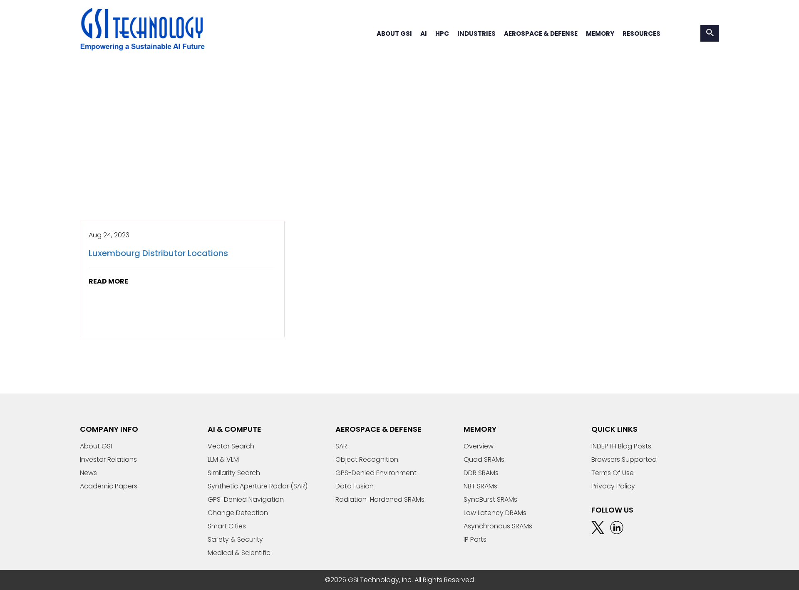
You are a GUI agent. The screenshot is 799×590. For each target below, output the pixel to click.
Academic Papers (108, 486)
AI (423, 33)
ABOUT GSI (394, 33)
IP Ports (475, 539)
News (88, 473)
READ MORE (108, 281)
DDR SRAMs (481, 473)
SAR (341, 446)
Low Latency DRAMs (495, 513)
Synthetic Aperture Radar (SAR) (258, 486)
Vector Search (231, 446)
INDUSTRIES (476, 33)
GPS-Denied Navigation (246, 499)
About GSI (96, 446)
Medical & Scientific (239, 553)
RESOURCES (641, 33)
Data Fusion (354, 486)
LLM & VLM (223, 459)
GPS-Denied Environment (376, 473)
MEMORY (600, 33)
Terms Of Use (612, 473)
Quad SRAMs (484, 459)
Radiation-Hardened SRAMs (379, 499)
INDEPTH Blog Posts (621, 446)
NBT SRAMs (480, 486)
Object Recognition (366, 459)
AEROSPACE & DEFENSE (541, 33)
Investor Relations (108, 459)
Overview (479, 446)
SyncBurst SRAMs (490, 499)
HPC (442, 33)
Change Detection (238, 513)
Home (89, 167)
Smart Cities (227, 526)
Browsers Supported (624, 459)
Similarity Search (234, 473)
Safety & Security (235, 539)
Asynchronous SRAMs (498, 526)
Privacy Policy (613, 486)
